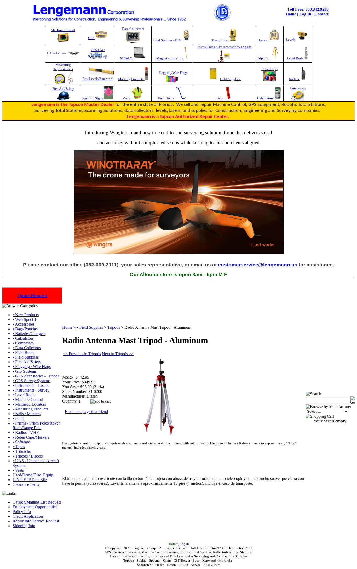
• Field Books (24, 352)
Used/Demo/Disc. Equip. (33, 475)
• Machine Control (28, 399)
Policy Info (22, 511)
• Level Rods (23, 395)
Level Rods (295, 58)
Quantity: (70, 401)
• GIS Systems (25, 371)
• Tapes (19, 446)
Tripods (263, 58)
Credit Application (28, 516)
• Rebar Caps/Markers (31, 437)
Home (291, 14)
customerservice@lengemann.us (257, 264)
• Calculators (23, 338)
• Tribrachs (22, 451)
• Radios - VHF (26, 432)
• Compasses (23, 343)
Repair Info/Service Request (36, 521)
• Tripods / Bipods (28, 456)
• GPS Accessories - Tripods (36, 376)
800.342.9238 (317, 9)
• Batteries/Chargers (29, 333)
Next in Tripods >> (118, 354)
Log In (305, 14)
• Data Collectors (27, 347)
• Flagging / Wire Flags (32, 366)
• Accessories (23, 324)
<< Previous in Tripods (82, 354)
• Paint (18, 418)
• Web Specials (25, 319)
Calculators (265, 98)
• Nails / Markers (27, 413)
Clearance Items (26, 484)
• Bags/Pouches (25, 329)
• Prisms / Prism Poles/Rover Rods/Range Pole (36, 425)
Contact (321, 14)
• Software (21, 442)
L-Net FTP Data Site (30, 479)
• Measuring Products (30, 409)
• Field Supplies (26, 357)
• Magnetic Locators (29, 404)
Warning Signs (93, 98)
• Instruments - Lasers (30, 385)
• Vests (18, 470)
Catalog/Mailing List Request (37, 502)
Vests (127, 98)
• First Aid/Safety (27, 362)
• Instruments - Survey (31, 390)
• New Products (26, 315)
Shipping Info (24, 525)
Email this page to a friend (86, 411)
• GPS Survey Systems (31, 380)
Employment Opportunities (35, 507)
